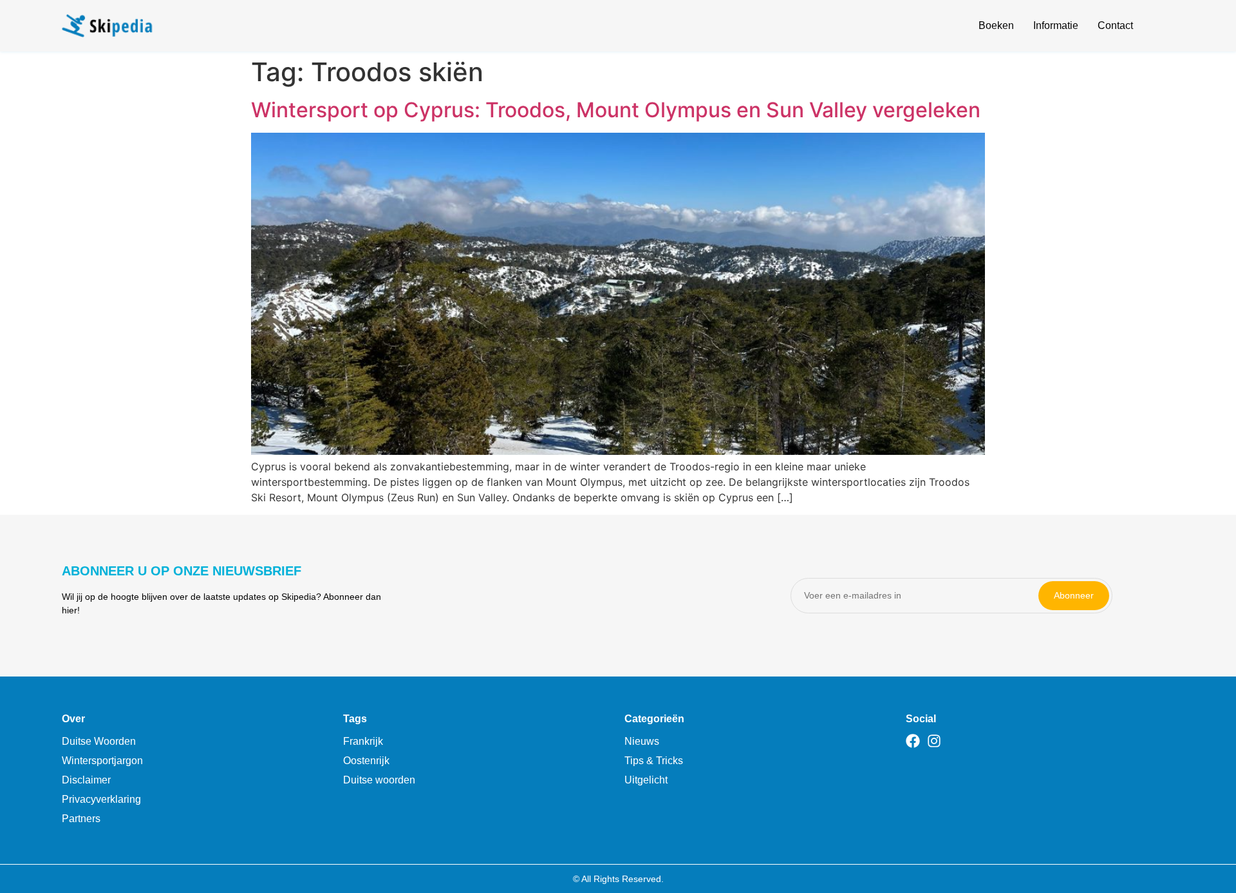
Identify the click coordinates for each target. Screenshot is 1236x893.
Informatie (1055, 25)
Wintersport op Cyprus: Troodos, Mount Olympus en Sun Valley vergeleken (615, 109)
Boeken (996, 25)
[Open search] (1166, 27)
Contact (1115, 25)
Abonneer (1074, 595)
